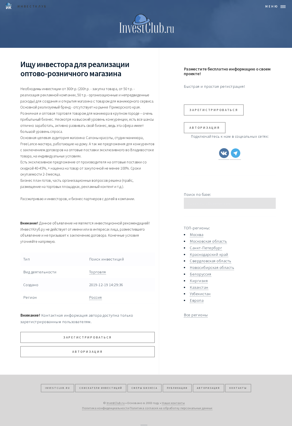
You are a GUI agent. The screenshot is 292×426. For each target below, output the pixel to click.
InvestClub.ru (57, 387)
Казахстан (199, 287)
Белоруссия (200, 274)
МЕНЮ (272, 6)
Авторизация (87, 352)
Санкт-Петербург (206, 247)
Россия (95, 297)
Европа (197, 300)
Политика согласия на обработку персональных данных (171, 408)
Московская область (208, 241)
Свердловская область (210, 260)
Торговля (97, 271)
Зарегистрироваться (87, 337)
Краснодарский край (209, 254)
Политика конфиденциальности (105, 408)
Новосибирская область (212, 267)
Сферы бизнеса (144, 387)
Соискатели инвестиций (100, 387)
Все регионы (196, 314)
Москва (196, 234)
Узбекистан (200, 293)
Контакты (238, 387)
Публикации (177, 387)
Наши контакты (173, 403)
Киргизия (199, 280)
